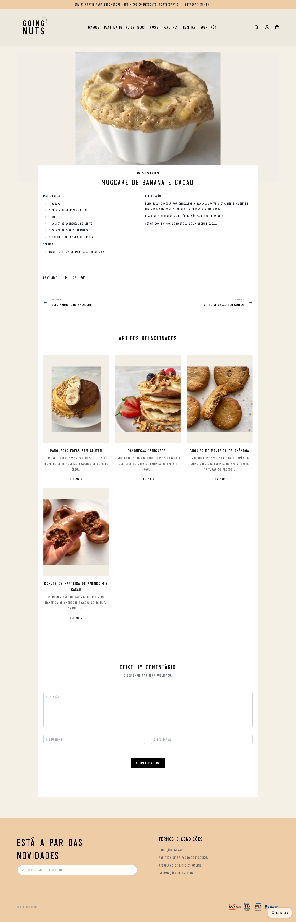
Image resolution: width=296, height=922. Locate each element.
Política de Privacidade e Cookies (184, 857)
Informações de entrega (176, 873)
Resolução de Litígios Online (180, 865)
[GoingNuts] (33, 27)
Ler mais (76, 479)
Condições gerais (171, 849)
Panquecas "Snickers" (148, 450)
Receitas (189, 27)
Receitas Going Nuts (148, 173)
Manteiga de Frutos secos (124, 27)
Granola (93, 27)
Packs (154, 27)
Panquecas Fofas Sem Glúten (76, 450)
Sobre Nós (208, 27)
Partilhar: (51, 277)
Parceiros (171, 27)
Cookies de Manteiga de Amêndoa (219, 450)
